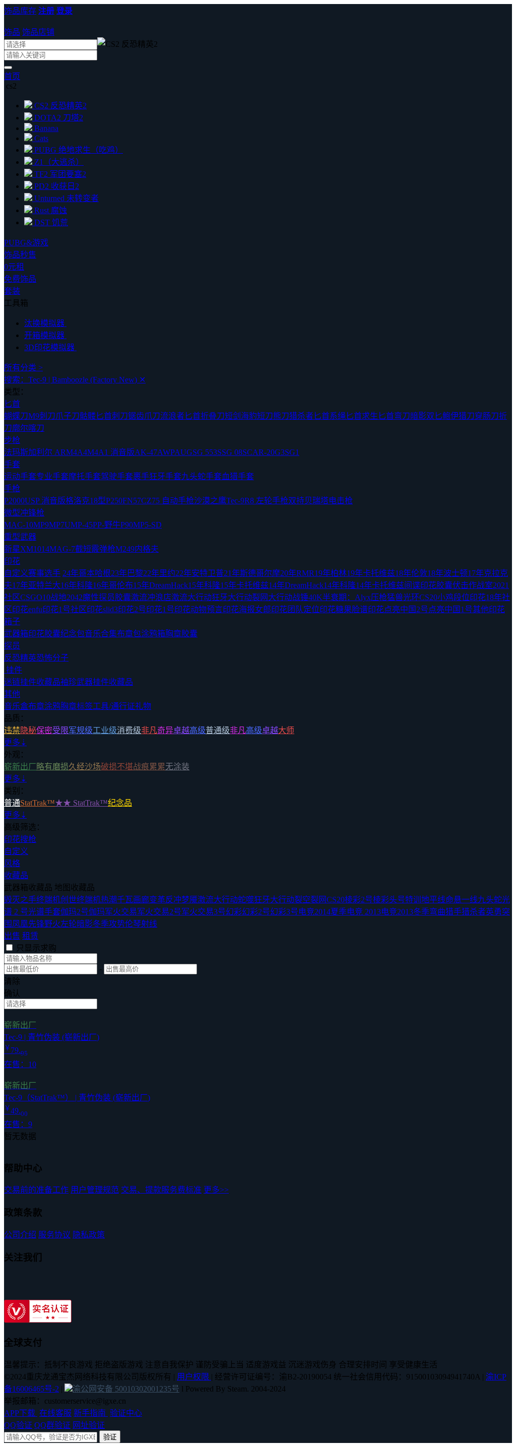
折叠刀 (213, 416)
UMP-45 (78, 524)
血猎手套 (238, 476)
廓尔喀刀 (28, 428)
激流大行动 (191, 597)
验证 (109, 1437)
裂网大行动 (272, 597)
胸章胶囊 (181, 633)
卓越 (181, 730)
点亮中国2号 (406, 609)
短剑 (233, 416)
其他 (12, 694)
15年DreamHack (160, 585)
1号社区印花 (80, 609)
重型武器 (20, 537)
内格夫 (147, 549)
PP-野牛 (106, 524)
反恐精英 (20, 657)
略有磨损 (52, 766)
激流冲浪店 (151, 597)
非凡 (149, 730)
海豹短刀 (257, 416)
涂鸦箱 (153, 633)
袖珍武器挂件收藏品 (96, 682)
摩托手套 (85, 476)
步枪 (12, 440)
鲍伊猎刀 (458, 416)
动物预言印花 (214, 609)
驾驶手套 (117, 476)
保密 (44, 730)
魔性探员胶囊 (107, 597)
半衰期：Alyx (346, 597)
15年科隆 (204, 585)
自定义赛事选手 (32, 573)
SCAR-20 (258, 452)
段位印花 (470, 597)
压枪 (379, 597)
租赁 (30, 936)
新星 (12, 549)
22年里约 (159, 573)
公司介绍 (20, 1234)
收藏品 (16, 875)
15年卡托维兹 (244, 585)
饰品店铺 (38, 32)
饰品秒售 (20, 254)
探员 (12, 645)
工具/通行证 (114, 706)
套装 (12, 291)
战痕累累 (149, 766)
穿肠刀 (487, 416)
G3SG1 (287, 452)
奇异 (165, 730)
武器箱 (16, 633)
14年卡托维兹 (380, 585)
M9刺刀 (41, 416)
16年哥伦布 (113, 585)
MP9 (41, 524)
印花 (12, 561)
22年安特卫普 (199, 573)
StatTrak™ (37, 803)
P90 (126, 524)
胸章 (68, 706)
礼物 (143, 706)
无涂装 (177, 766)
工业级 (105, 730)
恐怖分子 (52, 657)
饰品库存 (20, 11)
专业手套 (52, 476)
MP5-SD (147, 524)
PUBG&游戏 (26, 242)
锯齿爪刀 (144, 416)
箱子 (12, 621)
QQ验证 (18, 1425)
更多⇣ (15, 742)
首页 (12, 76)
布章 (36, 706)
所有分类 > (23, 367)
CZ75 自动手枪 (167, 500)
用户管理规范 (95, 1190)
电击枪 (341, 500)
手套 (12, 464)
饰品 (12, 32)
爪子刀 (67, 416)
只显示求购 (36, 948)
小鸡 (445, 597)
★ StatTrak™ (85, 803)
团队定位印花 (311, 609)
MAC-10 (18, 524)
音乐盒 (16, 706)
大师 (286, 730)
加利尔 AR (47, 452)
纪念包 (72, 633)
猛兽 (395, 597)
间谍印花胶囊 (428, 585)
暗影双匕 (426, 416)
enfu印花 (43, 609)
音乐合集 (101, 633)
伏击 (461, 585)
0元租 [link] (14, 266)
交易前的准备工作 (36, 1190)
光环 (411, 597)
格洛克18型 (86, 500)
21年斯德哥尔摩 (252, 573)
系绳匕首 (346, 416)
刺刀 (120, 416)
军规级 (81, 730)
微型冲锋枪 (24, 512)
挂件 (13, 670)
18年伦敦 (411, 573)
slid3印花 (118, 609)
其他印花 (489, 609)
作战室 (481, 585)
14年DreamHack (296, 585)
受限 (60, 730)
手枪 (12, 488)
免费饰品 (20, 279)
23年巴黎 (127, 573)
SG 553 (204, 452)
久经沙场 (85, 766)
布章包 (129, 633)
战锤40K (307, 597)
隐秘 (28, 730)
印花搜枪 (20, 839)
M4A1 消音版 (111, 452)
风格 (12, 863)
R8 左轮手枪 (266, 500)
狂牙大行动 (232, 597)
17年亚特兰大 (36, 585)
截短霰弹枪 (95, 549)
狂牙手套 (165, 476)
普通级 (218, 730)
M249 (125, 549)
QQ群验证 (52, 1425)
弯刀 (402, 416)
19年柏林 (330, 573)
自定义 (16, 851)
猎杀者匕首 (309, 416)
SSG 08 (229, 452)
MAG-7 (62, 549)
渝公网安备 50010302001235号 (126, 1389)
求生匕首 (378, 416)
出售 (12, 936)
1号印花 (176, 609)
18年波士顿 (447, 573)
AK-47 (146, 452)
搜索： (75, 379)
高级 (197, 730)
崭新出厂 (20, 766)
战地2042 (66, 597)
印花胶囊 (44, 633)
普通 (12, 803)
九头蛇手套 (201, 476)
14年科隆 (340, 585)
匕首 (12, 404)
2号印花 (148, 609)
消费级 (129, 730)
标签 (85, 706)
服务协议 (54, 1234)
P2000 (14, 500)
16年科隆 (76, 585)
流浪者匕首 (180, 416)
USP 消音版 (45, 500)
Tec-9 (235, 500)
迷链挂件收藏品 (32, 682)
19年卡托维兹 (371, 573)
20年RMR (297, 573)
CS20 (428, 597)
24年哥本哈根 (86, 573)
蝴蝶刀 (16, 416)
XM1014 (34, 549)
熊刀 (281, 416)
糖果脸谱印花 (360, 609)
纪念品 (120, 803)
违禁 (12, 730)
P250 (114, 500)
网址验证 (89, 1425)
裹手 (141, 476)
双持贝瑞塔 (308, 500)
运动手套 (20, 476)
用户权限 (194, 1376)
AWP (165, 452)
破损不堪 (117, 766)
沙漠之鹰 (210, 500)
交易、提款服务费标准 (161, 1190)
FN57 (131, 500)
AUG (183, 452)
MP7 (56, 524)
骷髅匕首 (96, 416)
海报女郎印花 (263, 609)
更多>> (216, 1190)
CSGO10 (35, 597)
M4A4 (76, 452)
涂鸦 (52, 706)
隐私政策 (89, 1234)
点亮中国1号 (450, 609)
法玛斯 (16, 452)
